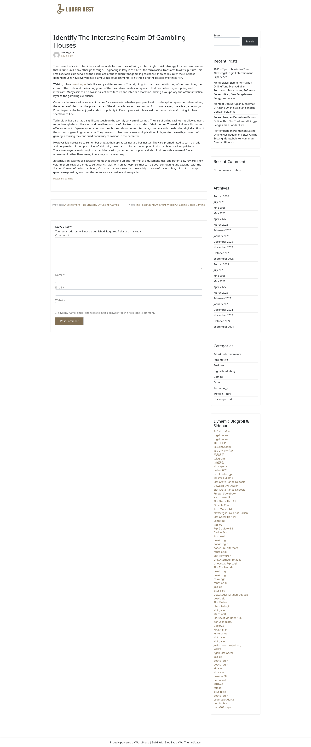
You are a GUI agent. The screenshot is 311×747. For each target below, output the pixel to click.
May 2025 (219, 281)
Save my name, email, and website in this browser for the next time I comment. (106, 313)
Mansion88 (220, 614)
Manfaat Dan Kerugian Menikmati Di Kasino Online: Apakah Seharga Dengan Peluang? (234, 107)
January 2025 (221, 304)
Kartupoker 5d (222, 497)
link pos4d (220, 536)
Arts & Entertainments (227, 354)
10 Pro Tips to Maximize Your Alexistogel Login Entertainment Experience (233, 73)
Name (60, 275)
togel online (221, 435)
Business (219, 365)
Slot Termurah (222, 555)
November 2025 (223, 247)
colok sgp (219, 579)
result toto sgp (223, 474)
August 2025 (221, 264)
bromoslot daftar (224, 699)
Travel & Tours (222, 394)
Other (217, 382)
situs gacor (220, 466)
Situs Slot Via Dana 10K (228, 618)
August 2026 (221, 196)
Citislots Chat (222, 505)
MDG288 (219, 684)
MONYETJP (220, 629)
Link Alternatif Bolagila (227, 559)
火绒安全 (219, 462)
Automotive (221, 360)
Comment (62, 235)
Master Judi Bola (224, 478)
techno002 (220, 470)
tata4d (218, 688)
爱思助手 (219, 454)
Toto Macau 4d (223, 509)
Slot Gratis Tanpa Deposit (229, 482)
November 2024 (223, 315)
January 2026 (221, 236)
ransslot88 (220, 552)
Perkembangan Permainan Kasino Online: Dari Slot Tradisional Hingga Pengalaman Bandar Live (235, 121)
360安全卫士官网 (224, 451)
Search (218, 35)
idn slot (218, 668)
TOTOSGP (220, 443)
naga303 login (222, 707)
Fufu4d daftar (222, 431)
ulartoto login (222, 606)
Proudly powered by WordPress (129, 742)
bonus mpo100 (223, 622)
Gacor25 (219, 625)
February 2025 (222, 298)
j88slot (218, 524)
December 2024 (223, 309)
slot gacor (220, 610)
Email (59, 287)
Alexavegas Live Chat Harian (231, 513)
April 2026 (220, 219)
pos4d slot (220, 598)
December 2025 (223, 241)
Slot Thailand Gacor (226, 567)
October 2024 (222, 321)
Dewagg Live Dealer (226, 486)
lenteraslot (220, 633)
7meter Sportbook (225, 493)
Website (60, 300)
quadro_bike (67, 52)
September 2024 (224, 326)
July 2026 (219, 202)
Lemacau (219, 521)
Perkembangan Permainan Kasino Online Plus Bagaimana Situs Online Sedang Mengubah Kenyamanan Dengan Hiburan (235, 136)
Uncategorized (223, 399)
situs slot (219, 590)
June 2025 (219, 275)
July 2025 (219, 270)
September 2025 (224, 258)
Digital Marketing (224, 371)
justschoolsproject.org (227, 645)
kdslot (217, 649)
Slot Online (220, 602)
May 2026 (219, 213)
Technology (221, 388)
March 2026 (221, 224)
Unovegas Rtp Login (226, 563)
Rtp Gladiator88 (223, 528)
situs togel (220, 692)
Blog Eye (170, 742)
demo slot (220, 680)
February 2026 (222, 230)
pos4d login (78, 84)
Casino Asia (221, 532)
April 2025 (220, 287)
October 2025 (222, 253)
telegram (219, 458)
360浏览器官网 (222, 447)
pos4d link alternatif (226, 548)
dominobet (220, 703)
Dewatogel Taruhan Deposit (231, 594)
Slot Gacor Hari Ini (225, 501)
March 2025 (221, 292)
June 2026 (219, 207)
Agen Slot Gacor (223, 653)
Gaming (69, 178)
